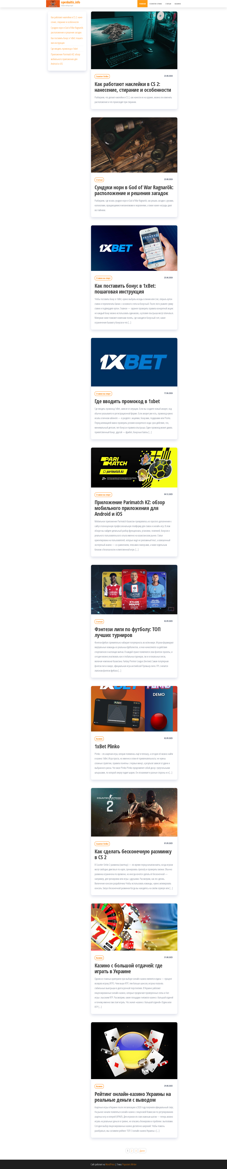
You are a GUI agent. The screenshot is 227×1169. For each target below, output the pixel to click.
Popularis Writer (129, 1164)
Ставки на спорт (103, 278)
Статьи (168, 3)
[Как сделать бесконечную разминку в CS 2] (134, 812)
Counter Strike (155, 3)
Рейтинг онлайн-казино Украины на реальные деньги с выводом (133, 1096)
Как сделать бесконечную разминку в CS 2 (133, 854)
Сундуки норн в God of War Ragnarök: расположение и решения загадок (134, 190)
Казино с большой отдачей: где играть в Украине (128, 968)
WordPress (110, 1164)
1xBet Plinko (107, 746)
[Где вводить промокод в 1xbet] (134, 361)
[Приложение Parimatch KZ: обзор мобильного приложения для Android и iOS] (134, 467)
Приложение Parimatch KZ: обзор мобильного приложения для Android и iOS (130, 508)
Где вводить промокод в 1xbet (127, 401)
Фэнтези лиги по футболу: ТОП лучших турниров (128, 632)
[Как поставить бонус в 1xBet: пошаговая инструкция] (134, 248)
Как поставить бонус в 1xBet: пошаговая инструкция (125, 288)
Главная (142, 3)
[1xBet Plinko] (134, 708)
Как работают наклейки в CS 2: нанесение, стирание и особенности (133, 86)
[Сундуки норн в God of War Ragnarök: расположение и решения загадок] (134, 144)
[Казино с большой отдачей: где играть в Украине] (134, 926)
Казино (178, 3)
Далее (142, 1150)
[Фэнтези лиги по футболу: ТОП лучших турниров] (134, 589)
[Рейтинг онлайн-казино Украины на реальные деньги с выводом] (134, 1050)
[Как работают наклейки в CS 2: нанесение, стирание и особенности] (134, 40)
